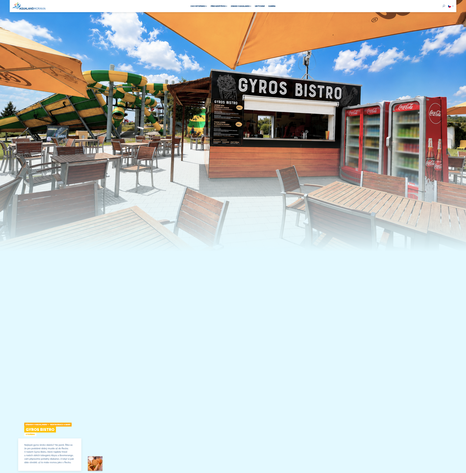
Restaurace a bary (60, 424)
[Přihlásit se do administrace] (463, 470)
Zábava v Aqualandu (36, 424)
